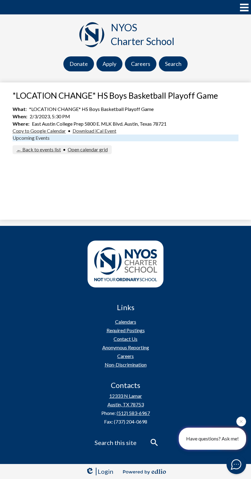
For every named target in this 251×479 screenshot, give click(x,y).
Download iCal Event (94, 131)
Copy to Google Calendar (39, 131)
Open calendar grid (88, 149)
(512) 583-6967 (133, 413)
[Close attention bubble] (241, 421)
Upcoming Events (31, 138)
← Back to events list (39, 149)
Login (105, 471)
